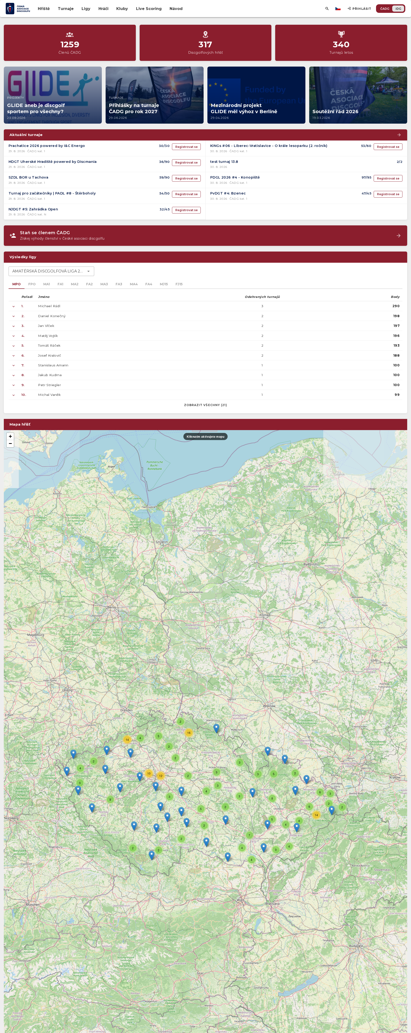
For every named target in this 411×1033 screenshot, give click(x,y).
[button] (226, 820)
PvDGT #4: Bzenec (228, 193)
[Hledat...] (327, 8)
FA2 (89, 284)
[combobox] (51, 271)
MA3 (104, 284)
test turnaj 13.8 (224, 162)
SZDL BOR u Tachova (28, 177)
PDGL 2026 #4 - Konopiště (235, 177)
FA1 (60, 284)
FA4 (148, 284)
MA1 (46, 284)
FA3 (119, 284)
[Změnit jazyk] (338, 8)
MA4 (134, 284)
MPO (16, 284)
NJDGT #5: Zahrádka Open (33, 209)
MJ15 (164, 284)
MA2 (74, 284)
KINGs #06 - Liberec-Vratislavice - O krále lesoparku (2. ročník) (269, 146)
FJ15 (179, 284)
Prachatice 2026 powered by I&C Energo (47, 146)
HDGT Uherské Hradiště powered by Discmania (53, 162)
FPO (32, 284)
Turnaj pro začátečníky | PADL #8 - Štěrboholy (52, 193)
